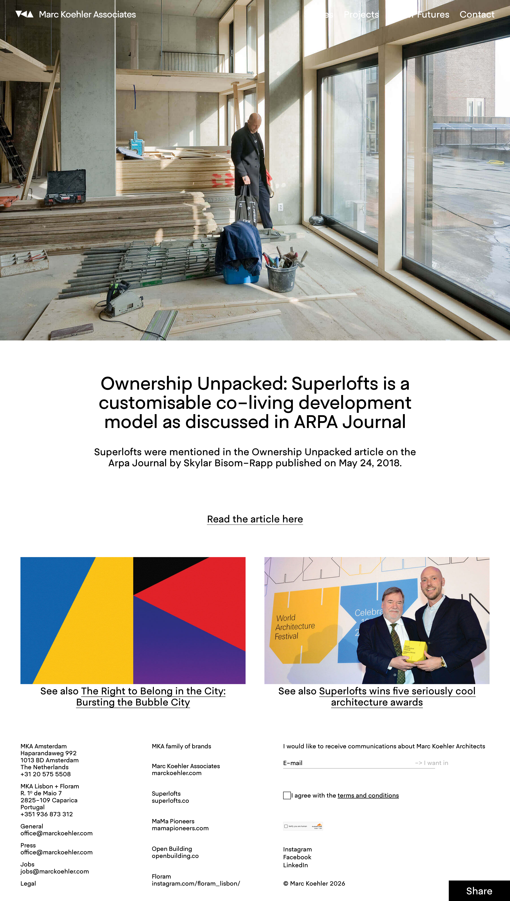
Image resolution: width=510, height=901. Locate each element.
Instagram (297, 849)
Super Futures (419, 14)
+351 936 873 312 (46, 814)
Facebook (297, 857)
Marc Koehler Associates (87, 14)
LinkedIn (295, 865)
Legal (28, 883)
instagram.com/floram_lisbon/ (196, 883)
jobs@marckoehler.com (54, 871)
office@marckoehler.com (56, 833)
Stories (318, 14)
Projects (361, 14)
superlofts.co (170, 800)
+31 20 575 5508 (45, 774)
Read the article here (255, 519)
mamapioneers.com (180, 828)
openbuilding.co (175, 855)
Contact (477, 14)
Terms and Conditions (368, 795)
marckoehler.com (177, 772)
